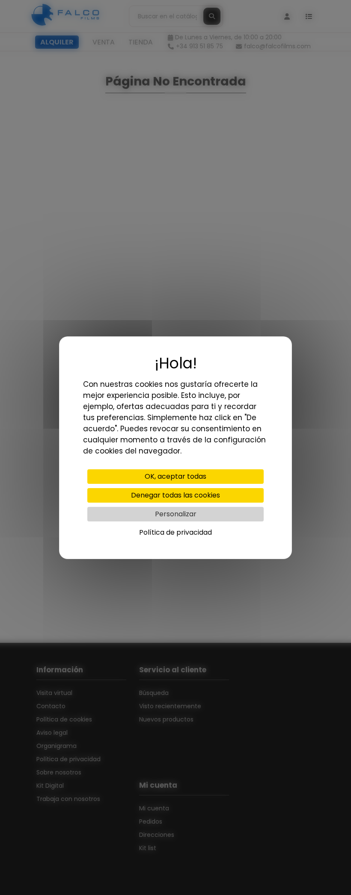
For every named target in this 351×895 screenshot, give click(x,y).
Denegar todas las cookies (175, 495)
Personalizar (175, 514)
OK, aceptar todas (175, 476)
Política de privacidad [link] (175, 532)
